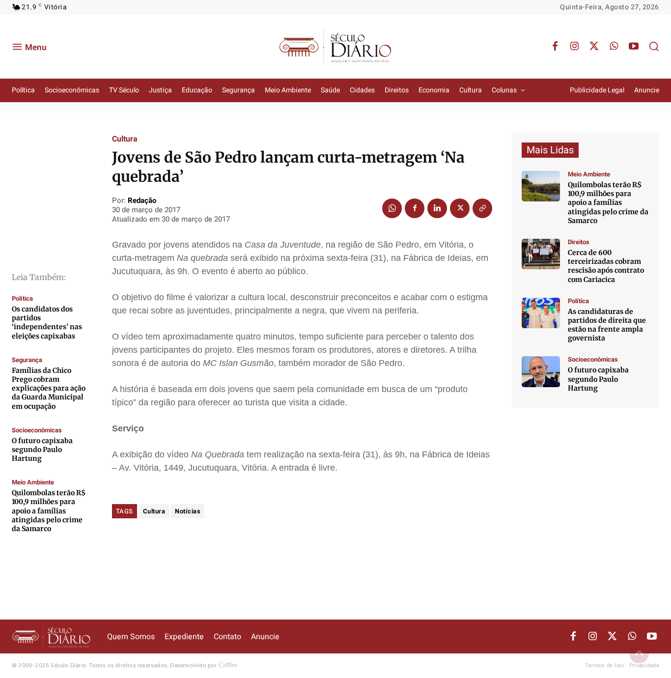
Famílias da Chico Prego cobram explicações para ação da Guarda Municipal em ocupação (48, 388)
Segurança (27, 360)
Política (22, 298)
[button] (653, 46)
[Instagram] (575, 46)
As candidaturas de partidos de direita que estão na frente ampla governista (607, 325)
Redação (142, 200)
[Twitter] (594, 46)
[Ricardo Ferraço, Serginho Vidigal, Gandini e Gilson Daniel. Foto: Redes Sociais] (541, 313)
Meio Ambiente (33, 482)
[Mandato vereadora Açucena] (541, 254)
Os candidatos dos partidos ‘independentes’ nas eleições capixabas (47, 322)
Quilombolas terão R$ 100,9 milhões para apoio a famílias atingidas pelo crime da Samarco (48, 510)
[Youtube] (633, 46)
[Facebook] (555, 46)
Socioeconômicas (37, 430)
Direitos (578, 242)
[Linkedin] (437, 208)
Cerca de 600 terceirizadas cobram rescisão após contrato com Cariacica (606, 266)
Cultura (125, 139)
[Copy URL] (482, 208)
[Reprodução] (541, 371)
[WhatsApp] (614, 46)
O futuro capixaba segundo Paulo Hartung (42, 449)
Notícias (187, 511)
